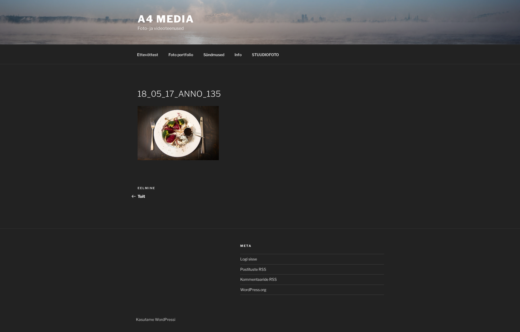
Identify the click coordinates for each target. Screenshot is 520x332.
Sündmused (213, 54)
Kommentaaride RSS (258, 279)
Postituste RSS (253, 269)
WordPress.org (253, 289)
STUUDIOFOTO (265, 54)
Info (238, 54)
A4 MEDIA (166, 19)
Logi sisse (248, 259)
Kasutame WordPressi (155, 319)
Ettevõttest (147, 54)
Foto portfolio (180, 54)
